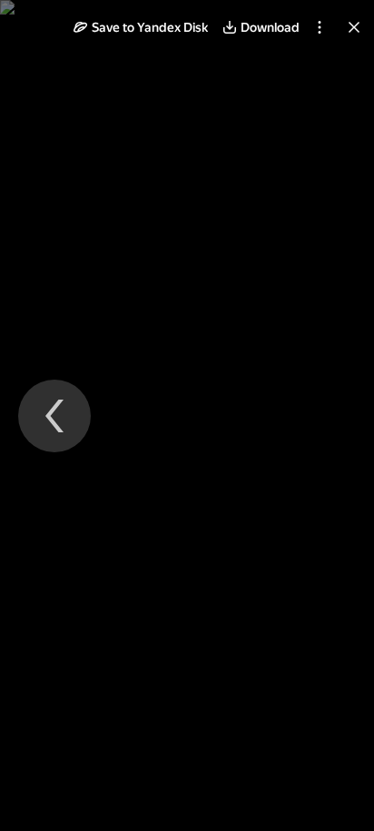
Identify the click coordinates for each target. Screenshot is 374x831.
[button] (140, 27)
